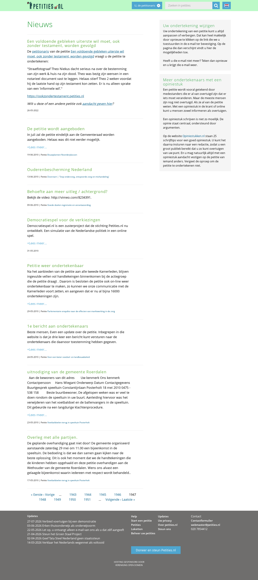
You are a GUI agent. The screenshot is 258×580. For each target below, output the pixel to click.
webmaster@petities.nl (205, 525)
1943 (72, 494)
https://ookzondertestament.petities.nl (55, 96)
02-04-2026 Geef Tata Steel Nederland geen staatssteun (63, 538)
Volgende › (113, 499)
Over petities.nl (167, 525)
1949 (57, 499)
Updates (163, 516)
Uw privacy (165, 520)
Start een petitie (141, 520)
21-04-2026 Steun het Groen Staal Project (54, 534)
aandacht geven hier (97, 104)
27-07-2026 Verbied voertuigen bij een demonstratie (61, 521)
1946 (117, 494)
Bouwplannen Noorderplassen (62, 154)
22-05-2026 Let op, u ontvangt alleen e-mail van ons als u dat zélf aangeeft (75, 530)
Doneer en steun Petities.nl (156, 550)
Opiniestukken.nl (194, 136)
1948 (42, 499)
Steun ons (164, 529)
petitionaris (40, 51)
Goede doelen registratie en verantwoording (69, 205)
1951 (87, 499)
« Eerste (36, 494)
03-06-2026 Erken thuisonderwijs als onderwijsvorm (61, 526)
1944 (87, 494)
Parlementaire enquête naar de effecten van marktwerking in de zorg (81, 311)
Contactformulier (202, 520)
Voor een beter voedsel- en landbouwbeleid (68, 357)
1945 (102, 494)
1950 (72, 499)
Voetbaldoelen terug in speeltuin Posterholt (68, 422)
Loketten (137, 529)
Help (134, 516)
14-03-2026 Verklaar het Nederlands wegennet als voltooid (65, 542)
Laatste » (128, 499)
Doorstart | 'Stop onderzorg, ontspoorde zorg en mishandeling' (78, 176)
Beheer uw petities (143, 533)
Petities (136, 525)
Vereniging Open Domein (129, 565)
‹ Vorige (49, 494)
